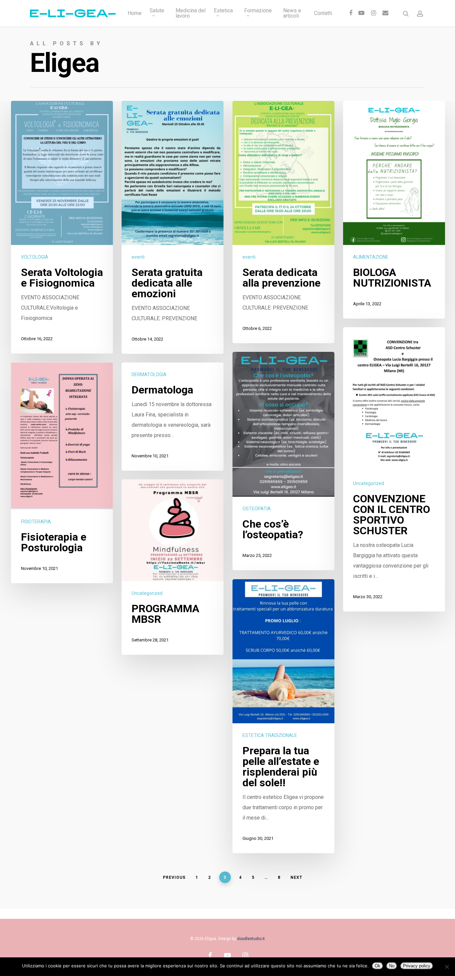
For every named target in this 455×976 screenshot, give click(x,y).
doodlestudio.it (251, 938)
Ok (377, 965)
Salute (157, 11)
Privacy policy (416, 965)
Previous (174, 877)
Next (296, 877)
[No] (446, 966)
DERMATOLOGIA (149, 374)
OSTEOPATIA (256, 508)
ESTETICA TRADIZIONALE (269, 735)
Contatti (323, 13)
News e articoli (292, 13)
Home (135, 13)
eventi (138, 257)
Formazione (258, 11)
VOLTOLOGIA (34, 257)
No (391, 965)
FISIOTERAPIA (36, 521)
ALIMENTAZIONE (370, 257)
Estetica (223, 11)
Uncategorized (368, 483)
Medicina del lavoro (191, 13)
